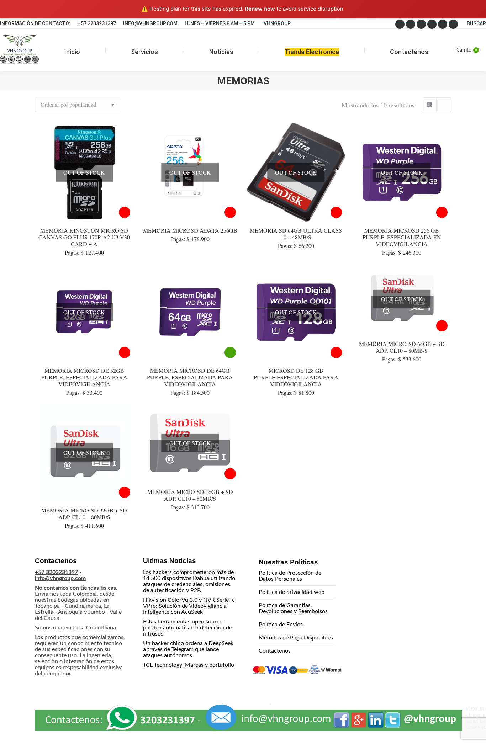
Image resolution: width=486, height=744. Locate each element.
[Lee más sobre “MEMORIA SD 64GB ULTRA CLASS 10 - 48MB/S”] (336, 212)
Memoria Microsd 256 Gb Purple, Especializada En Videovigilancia (402, 237)
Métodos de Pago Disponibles (296, 638)
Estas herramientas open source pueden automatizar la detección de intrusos (187, 628)
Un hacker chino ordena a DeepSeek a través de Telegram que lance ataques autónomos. (188, 649)
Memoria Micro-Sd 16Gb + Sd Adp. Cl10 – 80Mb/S (190, 495)
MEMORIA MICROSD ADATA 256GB (190, 230)
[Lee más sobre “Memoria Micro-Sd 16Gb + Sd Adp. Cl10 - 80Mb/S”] (230, 473)
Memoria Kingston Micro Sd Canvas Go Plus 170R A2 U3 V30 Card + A (84, 237)
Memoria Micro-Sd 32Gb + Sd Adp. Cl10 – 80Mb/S (84, 513)
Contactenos (275, 651)
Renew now (260, 8)
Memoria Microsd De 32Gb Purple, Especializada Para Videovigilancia (84, 377)
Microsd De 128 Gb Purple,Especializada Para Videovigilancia (296, 377)
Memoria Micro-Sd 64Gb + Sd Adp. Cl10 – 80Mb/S (402, 347)
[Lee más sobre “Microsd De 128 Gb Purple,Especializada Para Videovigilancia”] (336, 352)
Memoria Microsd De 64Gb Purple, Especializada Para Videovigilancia (190, 377)
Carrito (466, 50)
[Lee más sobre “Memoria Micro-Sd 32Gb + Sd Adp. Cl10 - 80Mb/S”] (124, 492)
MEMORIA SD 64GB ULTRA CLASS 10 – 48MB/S (296, 234)
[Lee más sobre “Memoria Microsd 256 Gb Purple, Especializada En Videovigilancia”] (442, 212)
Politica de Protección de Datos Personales (290, 576)
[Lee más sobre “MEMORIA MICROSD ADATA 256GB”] (230, 212)
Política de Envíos (281, 624)
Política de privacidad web (291, 592)
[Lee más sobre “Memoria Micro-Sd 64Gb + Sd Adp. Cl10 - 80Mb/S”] (442, 325)
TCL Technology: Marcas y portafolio (188, 665)
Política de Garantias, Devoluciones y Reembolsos (293, 608)
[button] (465, 723)
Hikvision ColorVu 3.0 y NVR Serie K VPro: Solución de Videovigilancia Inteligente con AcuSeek (188, 606)
